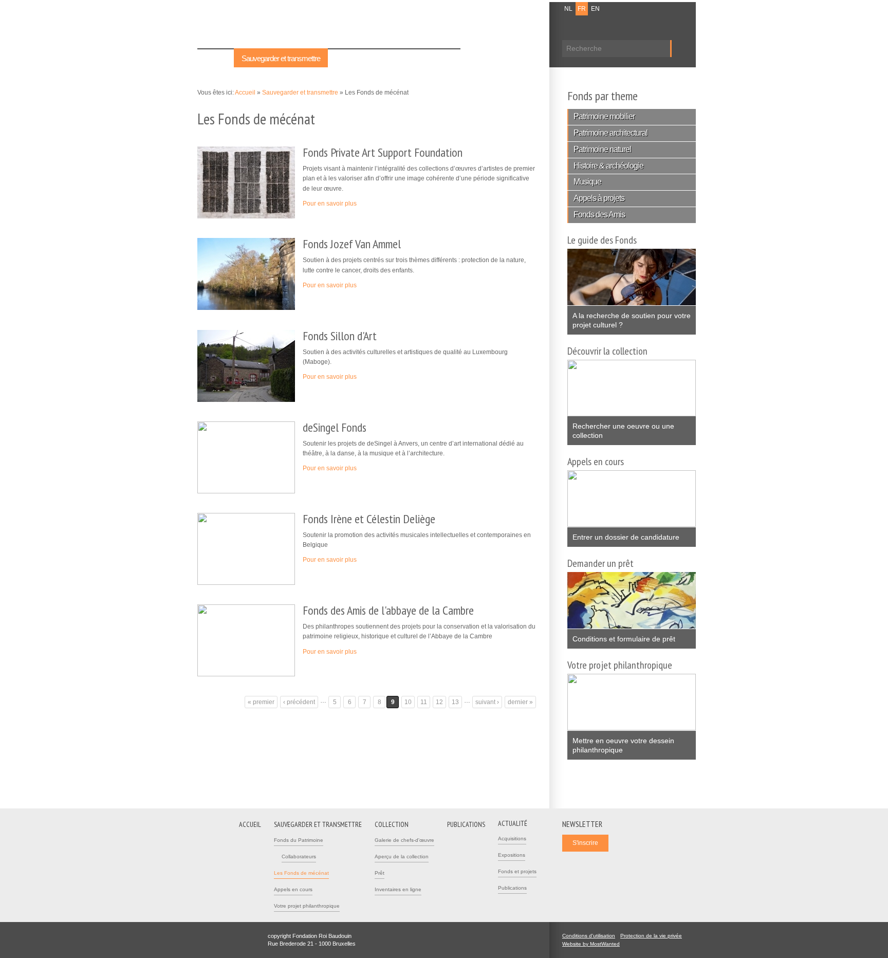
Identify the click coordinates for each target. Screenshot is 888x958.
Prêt (379, 873)
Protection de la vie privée (651, 935)
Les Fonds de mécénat (301, 873)
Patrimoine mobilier (604, 116)
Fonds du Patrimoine (298, 840)
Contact (501, 9)
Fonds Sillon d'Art (340, 336)
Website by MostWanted (594, 944)
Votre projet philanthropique (307, 906)
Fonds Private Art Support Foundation (382, 152)
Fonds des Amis (599, 214)
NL (568, 8)
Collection (349, 58)
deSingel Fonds (334, 427)
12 (439, 702)
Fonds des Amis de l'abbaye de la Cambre (388, 610)
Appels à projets (599, 198)
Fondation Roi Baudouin (345, 24)
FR (582, 8)
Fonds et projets (517, 871)
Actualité (441, 58)
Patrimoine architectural (610, 132)
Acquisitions (512, 838)
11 (423, 702)
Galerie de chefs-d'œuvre (404, 840)
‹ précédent (299, 702)
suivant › (487, 702)
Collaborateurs (299, 856)
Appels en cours (293, 889)
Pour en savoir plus (333, 203)
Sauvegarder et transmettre (281, 58)
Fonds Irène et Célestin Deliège (369, 519)
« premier (261, 702)
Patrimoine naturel (602, 149)
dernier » (520, 702)
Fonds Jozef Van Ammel (352, 244)
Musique (587, 181)
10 (408, 702)
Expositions (511, 855)
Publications (396, 58)
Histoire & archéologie (608, 165)
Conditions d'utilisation (588, 935)
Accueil (215, 58)
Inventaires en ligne (398, 889)
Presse (527, 9)
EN (595, 8)
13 (455, 702)
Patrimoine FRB (251, 26)
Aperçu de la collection (402, 856)
